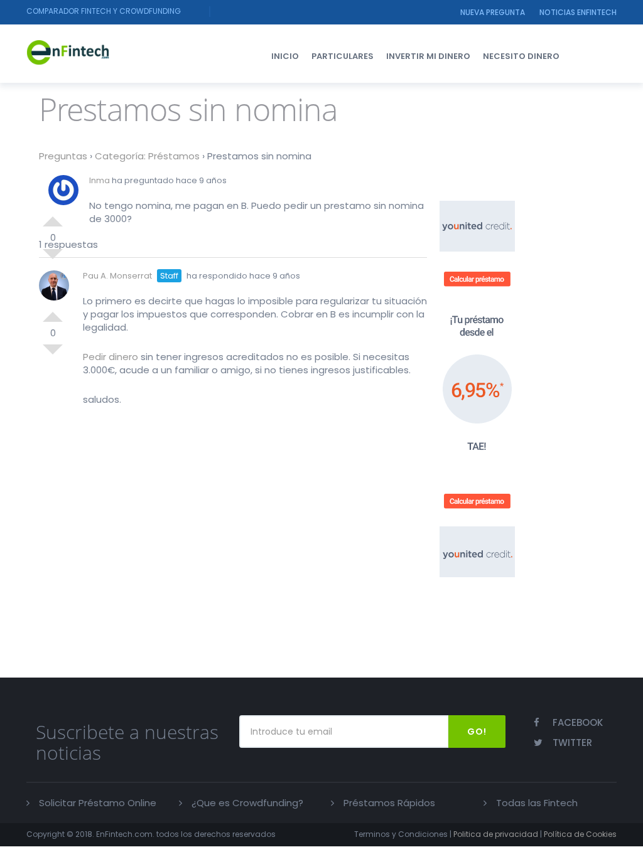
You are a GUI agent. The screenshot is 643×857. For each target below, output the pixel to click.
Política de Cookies (580, 834)
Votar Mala (53, 354)
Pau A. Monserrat (117, 276)
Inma (99, 180)
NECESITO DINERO (521, 56)
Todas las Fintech (537, 802)
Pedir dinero (110, 356)
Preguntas (63, 155)
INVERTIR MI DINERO (428, 56)
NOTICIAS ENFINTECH (578, 12)
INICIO (285, 56)
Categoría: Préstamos (147, 155)
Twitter (572, 742)
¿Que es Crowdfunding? (247, 802)
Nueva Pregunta (492, 12)
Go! (477, 731)
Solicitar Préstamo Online (97, 802)
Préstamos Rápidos (389, 802)
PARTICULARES (342, 56)
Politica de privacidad (495, 834)
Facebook (578, 722)
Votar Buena (53, 216)
